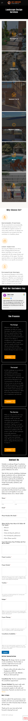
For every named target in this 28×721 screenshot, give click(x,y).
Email (4, 507)
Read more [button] (6, 307)
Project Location (7, 557)
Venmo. (4, 691)
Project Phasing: (6, 617)
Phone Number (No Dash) (9, 515)
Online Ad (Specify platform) (12, 533)
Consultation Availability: (9, 634)
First (3, 504)
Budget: (4, 599)
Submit (5, 652)
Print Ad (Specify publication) (12, 535)
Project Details (6, 565)
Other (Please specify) (10, 538)
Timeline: (4, 583)
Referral (6, 527)
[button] (2, 2)
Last (16, 504)
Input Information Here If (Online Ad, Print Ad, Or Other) (13, 542)
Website (6, 530)
